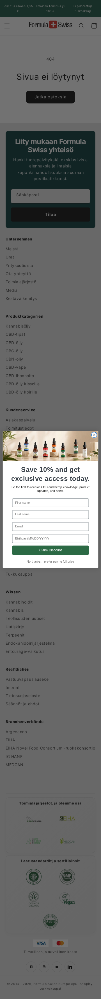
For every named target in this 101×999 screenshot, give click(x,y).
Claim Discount (50, 550)
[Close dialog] (94, 434)
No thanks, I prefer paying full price (50, 561)
